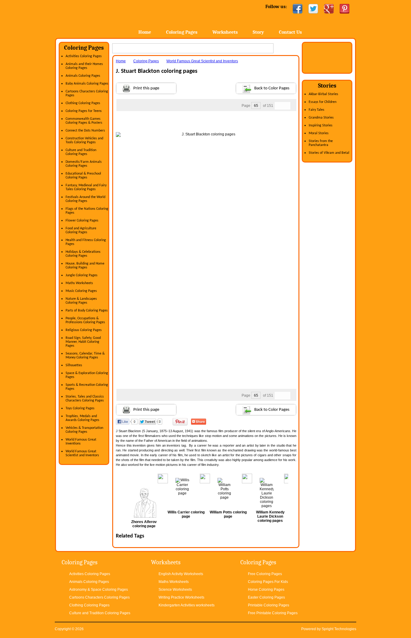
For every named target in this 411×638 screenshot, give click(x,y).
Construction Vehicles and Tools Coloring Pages (84, 140)
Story (258, 32)
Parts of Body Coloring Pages (87, 310)
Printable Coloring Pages (268, 605)
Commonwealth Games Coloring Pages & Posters (84, 121)
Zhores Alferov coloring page (144, 524)
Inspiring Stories (320, 125)
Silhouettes (74, 365)
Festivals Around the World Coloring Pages (85, 199)
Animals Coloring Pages (83, 76)
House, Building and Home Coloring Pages (85, 265)
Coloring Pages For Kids (268, 582)
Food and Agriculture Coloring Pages (81, 230)
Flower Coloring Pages (82, 220)
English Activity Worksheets (181, 574)
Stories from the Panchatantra (321, 143)
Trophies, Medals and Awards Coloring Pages (82, 418)
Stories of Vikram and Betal (329, 153)
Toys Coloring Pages (80, 408)
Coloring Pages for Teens (84, 111)
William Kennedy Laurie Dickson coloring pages (270, 516)
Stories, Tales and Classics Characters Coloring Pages (85, 398)
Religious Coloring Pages (84, 330)
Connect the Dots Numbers (85, 130)
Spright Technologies (339, 629)
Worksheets (225, 32)
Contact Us (290, 32)
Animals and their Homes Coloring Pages (84, 66)
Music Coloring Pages (81, 291)
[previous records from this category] (279, 106)
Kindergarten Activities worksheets (187, 605)
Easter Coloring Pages (266, 597)
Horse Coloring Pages (266, 589)
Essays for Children (322, 102)
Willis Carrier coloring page (186, 514)
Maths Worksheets (79, 283)
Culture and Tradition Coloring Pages (81, 152)
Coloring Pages (181, 32)
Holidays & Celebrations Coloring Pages (83, 254)
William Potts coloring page (228, 514)
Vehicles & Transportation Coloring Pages (84, 430)
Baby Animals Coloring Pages (87, 83)
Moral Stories (319, 133)
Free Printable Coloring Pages (273, 613)
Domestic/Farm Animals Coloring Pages (84, 164)
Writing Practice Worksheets (181, 597)
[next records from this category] (286, 106)
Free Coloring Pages (265, 574)
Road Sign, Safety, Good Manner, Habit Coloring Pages (83, 342)
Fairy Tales (316, 110)
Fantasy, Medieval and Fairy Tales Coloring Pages (86, 187)
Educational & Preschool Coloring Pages (83, 175)
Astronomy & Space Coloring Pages (98, 589)
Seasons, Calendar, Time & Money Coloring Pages (85, 355)
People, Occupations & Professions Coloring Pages (85, 320)
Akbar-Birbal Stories (323, 94)
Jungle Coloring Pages (81, 275)
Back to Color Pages (271, 88)
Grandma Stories (321, 117)
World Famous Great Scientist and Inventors (82, 453)
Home (102, 18)
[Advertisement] (206, 123)
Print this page (146, 88)
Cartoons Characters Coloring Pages (99, 597)
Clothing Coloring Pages (83, 103)
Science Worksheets (175, 589)
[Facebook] (297, 9)
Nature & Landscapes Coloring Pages (81, 301)
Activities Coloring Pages (84, 56)
